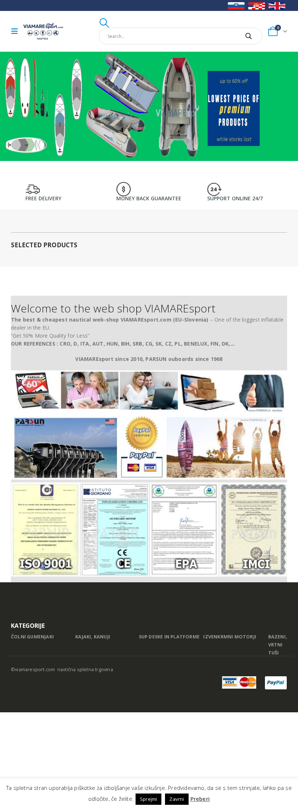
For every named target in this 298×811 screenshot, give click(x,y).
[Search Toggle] (104, 23)
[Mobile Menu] (16, 31)
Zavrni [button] (176, 799)
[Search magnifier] (248, 36)
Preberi (200, 798)
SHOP (238, 89)
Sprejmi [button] (148, 799)
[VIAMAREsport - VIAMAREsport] (43, 31)
